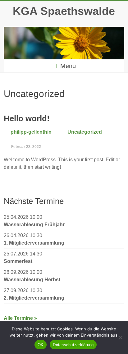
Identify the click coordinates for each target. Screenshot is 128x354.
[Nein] (120, 337)
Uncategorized (84, 132)
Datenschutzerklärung (73, 345)
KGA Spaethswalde (64, 11)
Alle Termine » (20, 318)
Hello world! (27, 118)
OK (41, 345)
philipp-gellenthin (31, 132)
